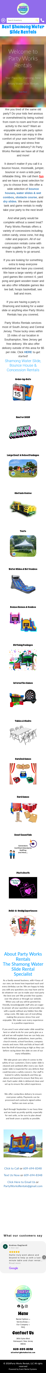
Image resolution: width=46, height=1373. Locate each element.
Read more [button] (15, 1263)
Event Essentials (23, 835)
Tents (23, 531)
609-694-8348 (32, 1168)
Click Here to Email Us (21, 1182)
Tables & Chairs (23, 721)
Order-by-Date (23, 379)
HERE (28, 352)
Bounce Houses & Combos (23, 607)
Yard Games (23, 797)
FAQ (23, 1327)
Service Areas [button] (22, 1322)
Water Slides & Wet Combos (23, 569)
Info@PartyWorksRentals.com (23, 1352)
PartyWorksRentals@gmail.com (23, 1186)
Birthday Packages (23, 645)
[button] (2, 1257)
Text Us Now (12, 1175)
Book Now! (23, 92)
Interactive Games (23, 683)
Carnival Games (23, 759)
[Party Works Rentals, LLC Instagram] (26, 1307)
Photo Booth (23, 873)
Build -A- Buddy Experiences (23, 911)
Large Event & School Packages (23, 455)
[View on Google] (5, 1246)
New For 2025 (23, 417)
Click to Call (11, 1168)
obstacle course (26, 197)
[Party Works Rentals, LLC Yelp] (22, 1307)
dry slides (9, 201)
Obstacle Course (23, 493)
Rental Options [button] (22, 1319)
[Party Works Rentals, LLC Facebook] (18, 1307)
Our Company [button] (22, 1325)
